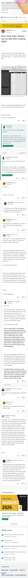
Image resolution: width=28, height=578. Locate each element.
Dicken (13, 559)
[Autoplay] (11, 523)
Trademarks (3, 572)
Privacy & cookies (14, 570)
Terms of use (22, 570)
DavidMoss (8, 219)
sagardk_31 (14, 548)
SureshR (8, 234)
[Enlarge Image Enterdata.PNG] (14, 80)
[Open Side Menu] (2, 17)
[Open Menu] (26, 21)
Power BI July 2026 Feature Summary (14, 534)
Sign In (24, 17)
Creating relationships (9, 557)
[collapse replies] (14, 156)
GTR (7, 402)
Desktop (4, 21)
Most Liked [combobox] (23, 153)
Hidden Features (8, 540)
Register (20, 17)
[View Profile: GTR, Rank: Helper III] (4, 403)
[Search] (16, 17)
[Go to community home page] (9, 17)
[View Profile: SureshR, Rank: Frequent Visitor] (4, 235)
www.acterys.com (17, 430)
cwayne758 (8, 30)
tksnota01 (12, 554)
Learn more (19, 26)
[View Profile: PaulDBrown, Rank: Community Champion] (4, 461)
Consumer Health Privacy (20, 575)
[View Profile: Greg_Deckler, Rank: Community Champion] (5, 203)
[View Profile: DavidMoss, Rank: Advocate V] (4, 220)
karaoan (7, 415)
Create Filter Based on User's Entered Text (14, 552)
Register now (4, 12)
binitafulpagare (14, 542)
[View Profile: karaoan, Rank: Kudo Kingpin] (3, 416)
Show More (8, 385)
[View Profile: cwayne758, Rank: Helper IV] (3, 31)
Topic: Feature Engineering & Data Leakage (15, 546)
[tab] (13, 523)
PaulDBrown (9, 460)
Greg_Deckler (11, 202)
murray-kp (13, 536)
